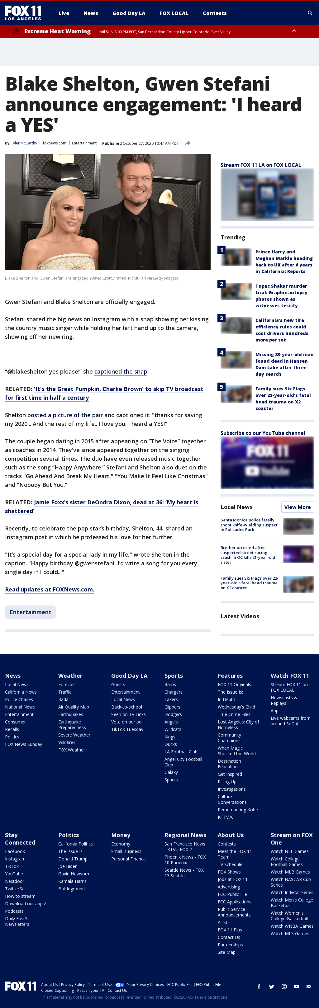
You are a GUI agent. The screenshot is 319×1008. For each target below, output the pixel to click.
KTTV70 (226, 817)
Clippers (172, 707)
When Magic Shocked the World (237, 750)
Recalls (12, 729)
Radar (64, 699)
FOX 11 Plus (230, 930)
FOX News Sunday (23, 744)
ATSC (223, 922)
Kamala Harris (72, 881)
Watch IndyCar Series (292, 892)
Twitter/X (14, 889)
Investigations (232, 789)
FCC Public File (232, 894)
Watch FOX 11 (290, 675)
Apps (276, 711)
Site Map (227, 952)
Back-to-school (126, 707)
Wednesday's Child (236, 707)
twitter (272, 987)
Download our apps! (25, 904)
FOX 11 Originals (234, 684)
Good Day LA (129, 675)
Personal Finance (128, 859)
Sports (173, 675)
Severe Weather (74, 735)
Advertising (229, 887)
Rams (170, 684)
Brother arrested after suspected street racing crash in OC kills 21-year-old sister (248, 555)
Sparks (171, 780)
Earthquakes (70, 714)
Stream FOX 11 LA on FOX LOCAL (261, 165)
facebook (259, 987)
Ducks (170, 744)
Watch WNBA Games (292, 926)
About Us (231, 835)
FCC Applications (234, 902)
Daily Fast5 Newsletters (17, 921)
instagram (284, 987)
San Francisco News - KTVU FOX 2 (184, 846)
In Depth (226, 699)
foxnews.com (54, 143)
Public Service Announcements (234, 912)
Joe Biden (68, 866)
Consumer (15, 722)
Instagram (15, 859)
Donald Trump (73, 859)
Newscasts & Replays (284, 700)
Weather (70, 675)
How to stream (20, 896)
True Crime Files (234, 714)
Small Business (126, 851)
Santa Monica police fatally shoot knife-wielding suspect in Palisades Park (249, 524)
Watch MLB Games (290, 872)
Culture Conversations (232, 799)
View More (297, 507)
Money (120, 835)
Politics (12, 737)
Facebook (15, 851)
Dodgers (173, 714)
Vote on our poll (127, 722)
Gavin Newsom (73, 874)
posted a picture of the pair (65, 415)
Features (230, 675)
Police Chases (19, 699)
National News (20, 707)
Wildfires (66, 742)
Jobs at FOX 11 (233, 879)
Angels (171, 722)
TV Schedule (230, 864)
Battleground (71, 889)
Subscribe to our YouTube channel (263, 433)
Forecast (67, 684)
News (13, 675)
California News (21, 692)
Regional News (185, 835)
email (309, 987)
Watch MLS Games (290, 933)
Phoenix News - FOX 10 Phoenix (185, 859)
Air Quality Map (73, 707)
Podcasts (14, 911)
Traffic (64, 692)
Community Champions (229, 737)
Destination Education (229, 764)
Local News (236, 507)
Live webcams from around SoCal (291, 721)
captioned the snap (120, 371)
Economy (120, 844)
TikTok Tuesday (127, 729)
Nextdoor (14, 881)
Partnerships (230, 945)
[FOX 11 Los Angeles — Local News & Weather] (25, 13)
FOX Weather (71, 750)
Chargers (173, 692)
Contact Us (229, 937)
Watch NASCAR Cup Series (291, 882)
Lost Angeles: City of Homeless (238, 724)
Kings (169, 737)
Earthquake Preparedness (72, 724)
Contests (227, 844)
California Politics (75, 844)
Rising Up (227, 781)
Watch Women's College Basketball (289, 915)
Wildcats (172, 729)
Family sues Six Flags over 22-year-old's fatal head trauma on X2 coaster (250, 583)
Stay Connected (20, 838)
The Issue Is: (230, 692)
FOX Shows (229, 872)
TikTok (12, 866)
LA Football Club (181, 752)
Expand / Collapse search (310, 13)
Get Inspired (230, 774)
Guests (118, 684)
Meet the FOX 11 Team (235, 854)
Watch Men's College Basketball (292, 902)
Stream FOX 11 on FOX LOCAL (289, 687)
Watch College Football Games (287, 861)
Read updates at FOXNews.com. (49, 589)
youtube (297, 987)
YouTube (14, 874)
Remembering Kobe (238, 810)
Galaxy (171, 772)
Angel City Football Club (183, 762)
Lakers (171, 699)
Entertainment (84, 143)
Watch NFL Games (290, 851)
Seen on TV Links (128, 714)
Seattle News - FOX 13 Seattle (184, 872)
